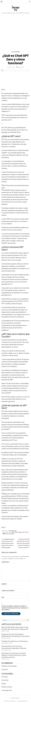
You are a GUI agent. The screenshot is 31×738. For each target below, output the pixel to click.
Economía (5, 680)
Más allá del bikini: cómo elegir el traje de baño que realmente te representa (15, 628)
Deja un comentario (9, 534)
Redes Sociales (7, 687)
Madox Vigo (21, 67)
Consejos (5, 677)
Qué (27, 532)
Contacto (5, 669)
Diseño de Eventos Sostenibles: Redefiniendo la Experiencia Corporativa (15, 635)
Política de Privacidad (9, 666)
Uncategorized (15, 51)
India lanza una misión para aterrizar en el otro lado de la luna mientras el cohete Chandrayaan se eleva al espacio (23, 543)
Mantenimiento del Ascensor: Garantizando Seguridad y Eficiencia (14, 647)
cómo (16, 532)
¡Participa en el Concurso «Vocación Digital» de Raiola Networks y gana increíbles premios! (14, 655)
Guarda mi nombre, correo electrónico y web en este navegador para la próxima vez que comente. (15, 607)
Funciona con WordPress (10, 701)
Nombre (4, 584)
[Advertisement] (15, 32)
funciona (20, 532)
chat (13, 532)
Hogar (4, 683)
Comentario (6, 562)
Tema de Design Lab (22, 701)
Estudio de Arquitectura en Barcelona (15, 641)
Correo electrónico (8, 590)
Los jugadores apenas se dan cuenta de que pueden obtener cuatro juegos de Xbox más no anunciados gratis (8, 543)
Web (3, 597)
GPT (24, 532)
